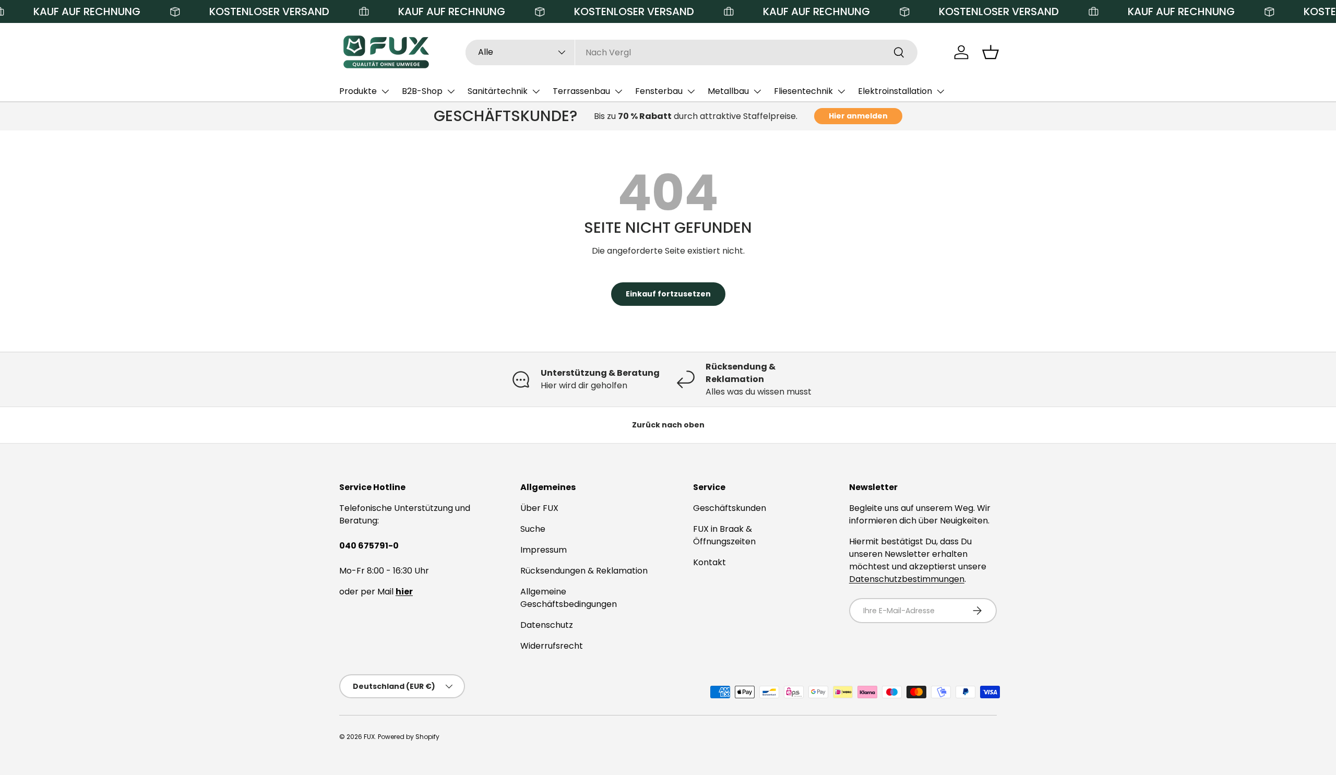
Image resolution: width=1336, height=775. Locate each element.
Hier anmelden (858, 116)
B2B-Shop (422, 91)
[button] (990, 52)
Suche (532, 529)
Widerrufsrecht (551, 646)
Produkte (358, 91)
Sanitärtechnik (498, 91)
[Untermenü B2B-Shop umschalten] (451, 91)
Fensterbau (659, 91)
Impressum (543, 550)
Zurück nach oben (668, 425)
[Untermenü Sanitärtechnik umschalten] (536, 91)
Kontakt (709, 562)
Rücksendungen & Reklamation (584, 571)
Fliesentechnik (803, 91)
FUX (369, 736)
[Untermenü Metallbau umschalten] (757, 91)
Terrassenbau (581, 91)
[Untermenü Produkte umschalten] (385, 91)
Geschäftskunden (729, 508)
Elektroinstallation (895, 91)
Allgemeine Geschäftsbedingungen (568, 598)
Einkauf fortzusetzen (668, 294)
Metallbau (728, 91)
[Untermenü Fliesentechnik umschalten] (841, 91)
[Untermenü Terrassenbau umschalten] (618, 91)
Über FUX (539, 508)
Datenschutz (546, 625)
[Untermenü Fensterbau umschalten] (691, 91)
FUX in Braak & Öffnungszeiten (724, 535)
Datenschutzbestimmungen (906, 579)
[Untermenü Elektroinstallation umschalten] (940, 91)
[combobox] (692, 52)
